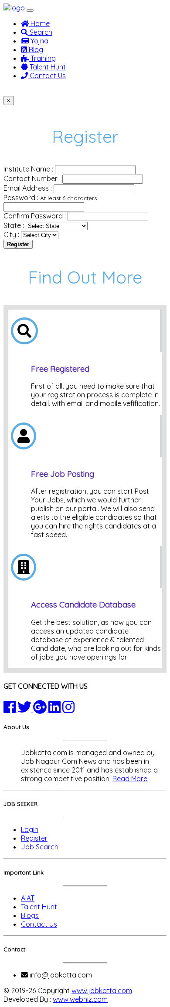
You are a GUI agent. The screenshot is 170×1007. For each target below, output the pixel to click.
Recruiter (63, 91)
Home (39, 23)
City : (11, 234)
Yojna (38, 40)
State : (13, 225)
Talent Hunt (47, 67)
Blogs (30, 915)
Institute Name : (28, 169)
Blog (35, 49)
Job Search (39, 846)
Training (42, 58)
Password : (50, 197)
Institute (96, 91)
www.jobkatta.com (101, 990)
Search (40, 32)
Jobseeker (24, 91)
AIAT (27, 898)
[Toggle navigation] (30, 10)
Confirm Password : (34, 215)
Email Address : (27, 188)
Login (29, 829)
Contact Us (47, 75)
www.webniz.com (80, 999)
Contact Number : (32, 178)
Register (18, 244)
